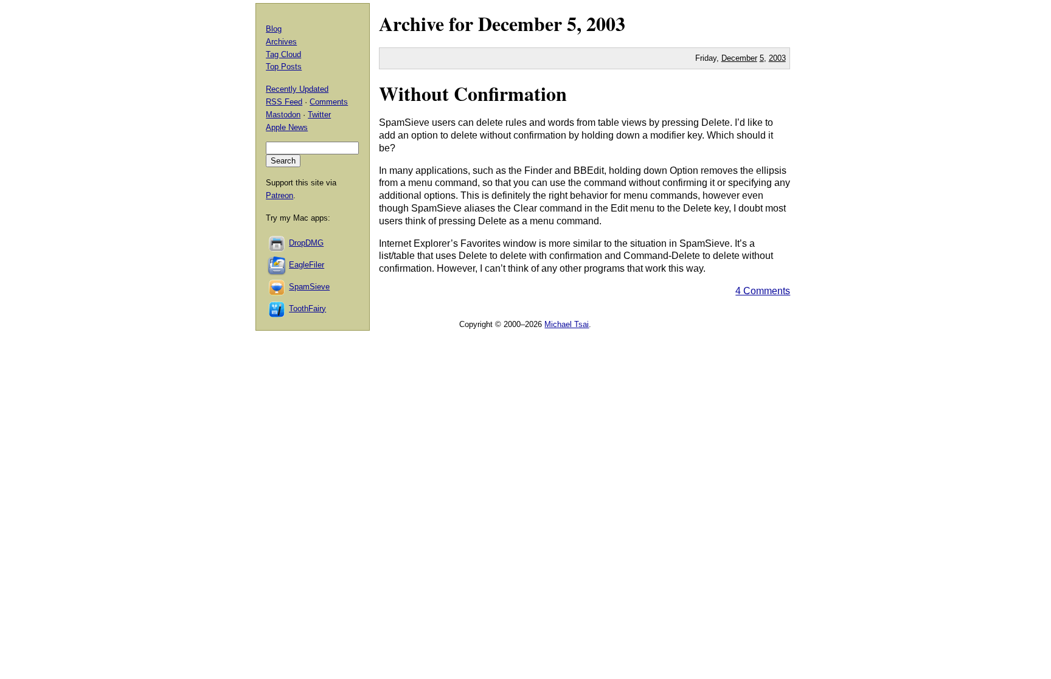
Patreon (279, 195)
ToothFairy (307, 308)
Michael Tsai (566, 324)
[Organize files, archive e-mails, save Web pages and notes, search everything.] (277, 264)
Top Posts (284, 66)
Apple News (287, 127)
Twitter (319, 114)
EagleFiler (306, 264)
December (520, 23)
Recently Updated (297, 89)
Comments (329, 101)
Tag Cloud (283, 54)
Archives (281, 41)
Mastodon (283, 114)
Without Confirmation (473, 93)
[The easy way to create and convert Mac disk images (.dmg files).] (277, 242)
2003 (605, 23)
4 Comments (762, 291)
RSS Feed (284, 101)
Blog (274, 28)
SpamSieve (309, 286)
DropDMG (306, 242)
